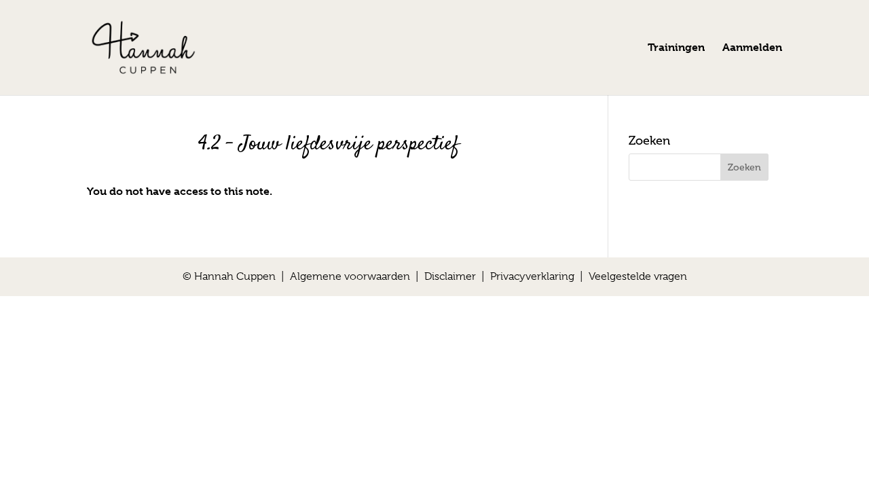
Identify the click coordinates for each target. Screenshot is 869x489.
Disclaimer (450, 276)
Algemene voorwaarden (350, 276)
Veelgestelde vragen (638, 276)
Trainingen (676, 48)
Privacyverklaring (532, 276)
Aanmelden (752, 48)
